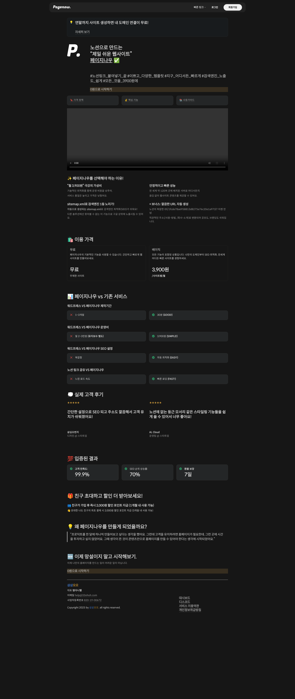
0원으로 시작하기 (101, 89)
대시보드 (184, 598)
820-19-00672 (93, 600)
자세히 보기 (82, 32)
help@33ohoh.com (86, 595)
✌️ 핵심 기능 (131, 100)
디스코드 (184, 602)
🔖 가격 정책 (76, 100)
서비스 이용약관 (189, 606)
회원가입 (232, 7)
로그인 (215, 7)
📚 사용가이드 (187, 100)
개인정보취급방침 (190, 610)
